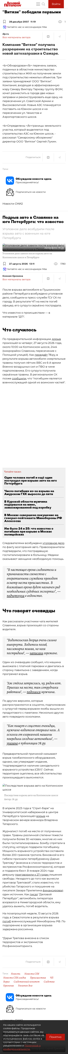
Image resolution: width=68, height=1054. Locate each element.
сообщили (19, 378)
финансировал (53, 890)
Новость (15, 974)
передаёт (41, 354)
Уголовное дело (25, 985)
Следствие (49, 981)
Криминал (8, 985)
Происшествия (38, 978)
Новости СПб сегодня (14, 978)
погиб (6, 921)
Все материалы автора (16, 37)
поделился (34, 691)
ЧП (51, 978)
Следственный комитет (27, 981)
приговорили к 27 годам (32, 874)
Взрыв (6, 981)
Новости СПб (31, 974)
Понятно (55, 1037)
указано (12, 743)
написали (36, 653)
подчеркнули (15, 595)
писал (34, 894)
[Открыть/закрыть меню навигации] (38, 4)
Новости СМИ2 (12, 203)
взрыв (56, 339)
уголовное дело (53, 543)
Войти (56, 4)
